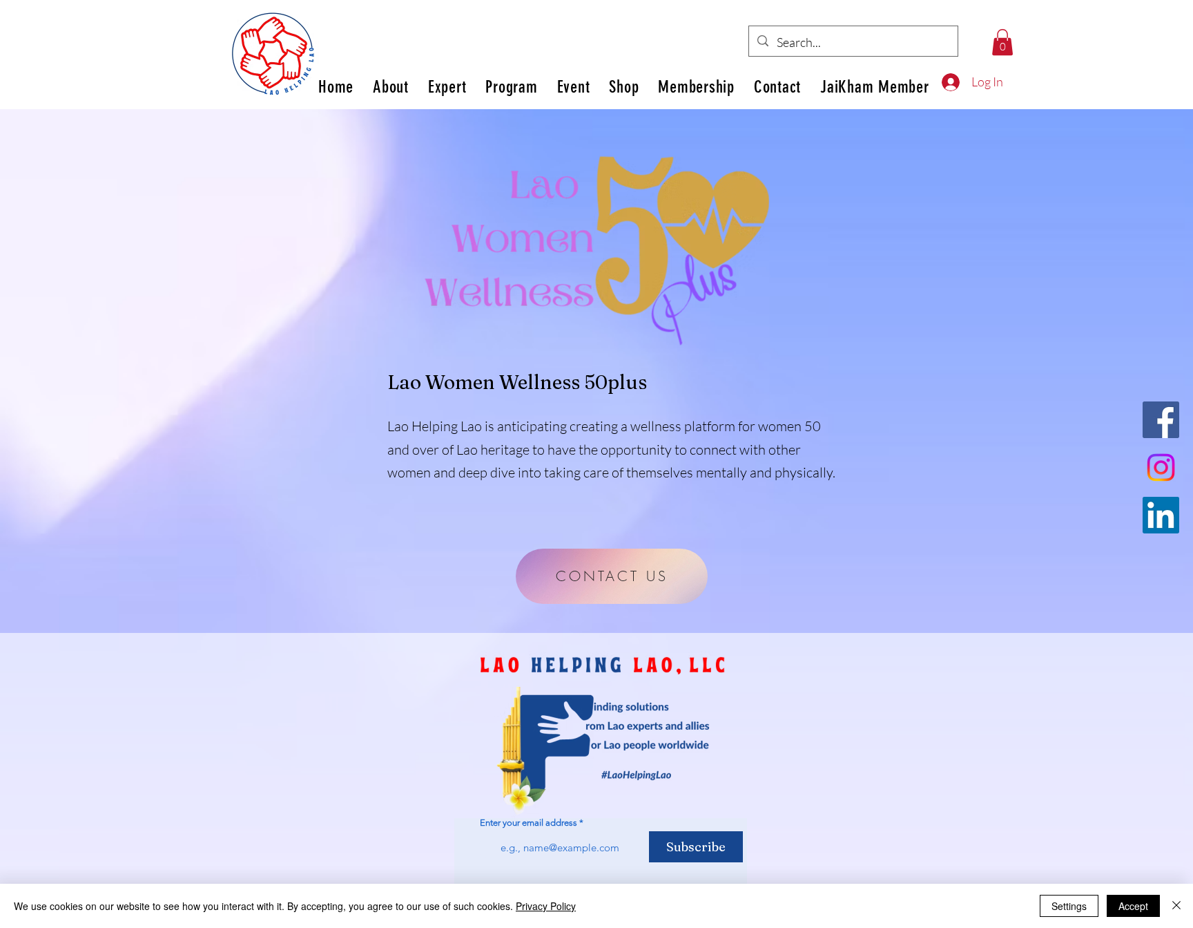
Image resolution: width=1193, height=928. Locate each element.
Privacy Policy (546, 906)
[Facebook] (1161, 419)
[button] (1002, 42)
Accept (1133, 906)
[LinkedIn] (1161, 515)
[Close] (1176, 906)
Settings (1069, 906)
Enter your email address (528, 822)
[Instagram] (1161, 467)
